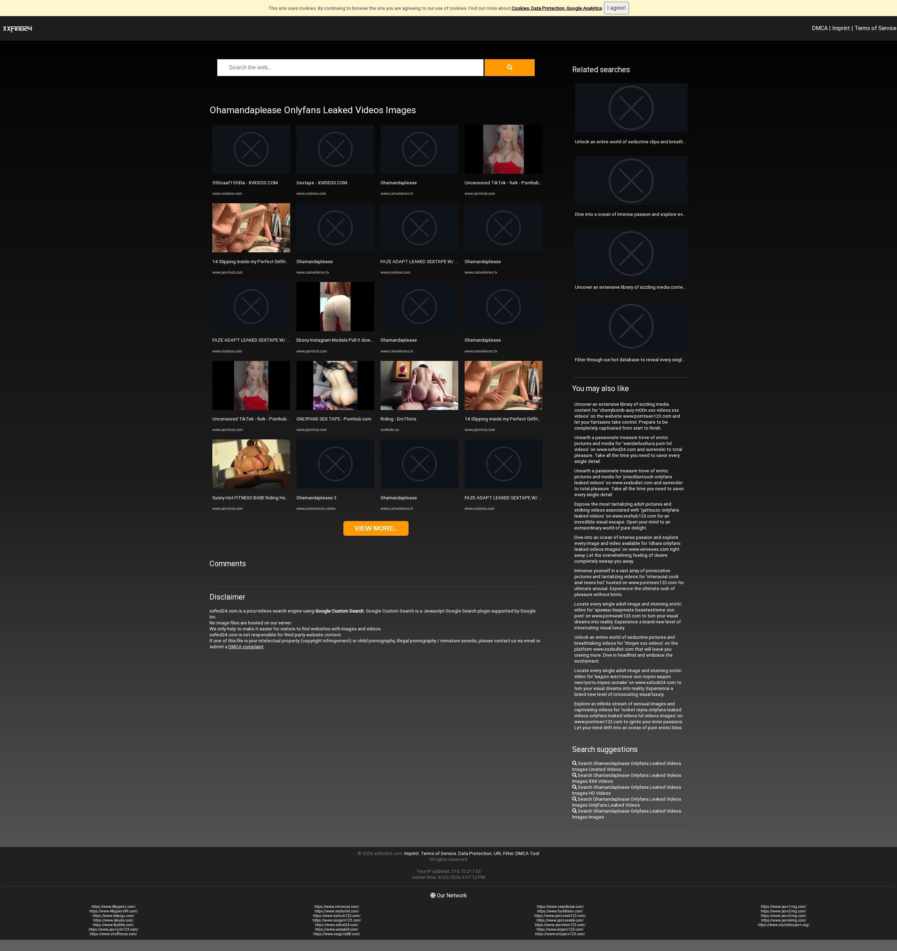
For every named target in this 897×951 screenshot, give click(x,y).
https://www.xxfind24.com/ (336, 925)
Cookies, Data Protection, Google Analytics (557, 8)
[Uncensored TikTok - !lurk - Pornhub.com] (251, 408)
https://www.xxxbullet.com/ (337, 911)
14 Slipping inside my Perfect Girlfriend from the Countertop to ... (280, 262)
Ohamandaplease (314, 262)
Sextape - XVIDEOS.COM (321, 183)
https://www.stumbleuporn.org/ (783, 925)
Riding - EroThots (398, 419)
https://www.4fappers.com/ (113, 906)
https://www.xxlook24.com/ (336, 929)
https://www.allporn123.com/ (560, 929)
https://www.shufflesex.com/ (113, 934)
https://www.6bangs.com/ (114, 916)
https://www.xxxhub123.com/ (337, 916)
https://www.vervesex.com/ (336, 906)
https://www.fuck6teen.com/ (560, 911)
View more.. (376, 528)
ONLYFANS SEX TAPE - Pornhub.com (333, 419)
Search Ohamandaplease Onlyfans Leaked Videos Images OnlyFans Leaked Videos (626, 802)
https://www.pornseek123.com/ (560, 916)
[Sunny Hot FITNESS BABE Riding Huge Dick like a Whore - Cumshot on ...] (251, 487)
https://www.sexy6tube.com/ (560, 906)
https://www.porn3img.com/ (783, 916)
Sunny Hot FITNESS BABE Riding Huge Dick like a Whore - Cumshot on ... (286, 498)
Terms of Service (875, 28)
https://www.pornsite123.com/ (113, 929)
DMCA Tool (527, 853)
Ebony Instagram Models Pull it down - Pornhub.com (350, 340)
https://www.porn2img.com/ (783, 911)
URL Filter (503, 853)
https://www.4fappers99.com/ (113, 911)
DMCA (820, 28)
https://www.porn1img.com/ (783, 906)
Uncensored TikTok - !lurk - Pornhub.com (254, 419)
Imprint (841, 28)
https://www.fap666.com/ (113, 925)
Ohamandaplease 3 (316, 498)
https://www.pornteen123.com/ (560, 925)
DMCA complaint (245, 647)
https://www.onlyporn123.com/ (560, 934)
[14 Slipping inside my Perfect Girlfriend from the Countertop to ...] (251, 251)
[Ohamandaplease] (335, 251)
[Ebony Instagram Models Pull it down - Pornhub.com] (335, 330)
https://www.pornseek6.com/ (560, 920)
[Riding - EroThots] (419, 408)
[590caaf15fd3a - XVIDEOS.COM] (251, 172)
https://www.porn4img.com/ (783, 920)
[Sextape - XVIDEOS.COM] (335, 172)
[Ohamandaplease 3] (335, 487)
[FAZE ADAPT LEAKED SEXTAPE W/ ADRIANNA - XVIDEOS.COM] (251, 330)
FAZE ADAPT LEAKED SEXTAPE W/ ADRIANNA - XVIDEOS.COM (277, 340)
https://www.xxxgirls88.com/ (336, 934)
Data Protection (475, 853)
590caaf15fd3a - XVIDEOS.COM (245, 183)
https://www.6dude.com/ (113, 920)
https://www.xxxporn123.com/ (337, 920)
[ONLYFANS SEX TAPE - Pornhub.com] (335, 408)
